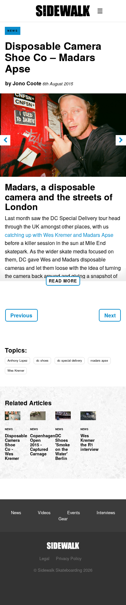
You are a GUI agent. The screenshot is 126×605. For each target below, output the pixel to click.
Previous (21, 315)
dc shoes (42, 360)
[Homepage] (63, 544)
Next (110, 315)
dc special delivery (69, 360)
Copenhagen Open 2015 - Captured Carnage (38, 437)
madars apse (99, 360)
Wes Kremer (15, 370)
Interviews (106, 512)
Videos (44, 512)
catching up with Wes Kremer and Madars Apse (59, 235)
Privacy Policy (68, 558)
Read (63, 281)
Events (73, 512)
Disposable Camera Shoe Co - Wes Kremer (12, 439)
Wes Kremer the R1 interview (88, 435)
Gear (63, 518)
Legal (44, 558)
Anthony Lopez (17, 360)
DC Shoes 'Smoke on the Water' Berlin (63, 439)
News (12, 30)
